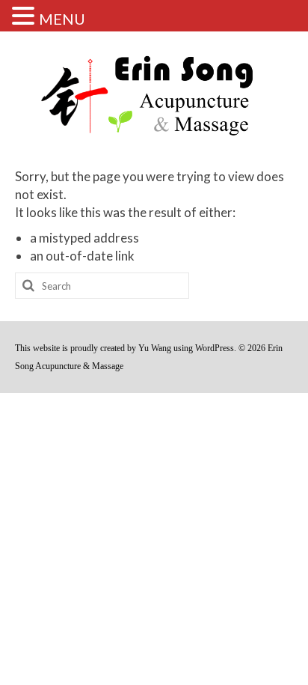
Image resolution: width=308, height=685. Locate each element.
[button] (25, 16)
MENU (62, 19)
